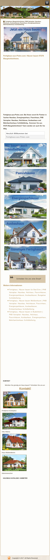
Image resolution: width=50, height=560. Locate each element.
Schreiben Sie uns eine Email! (28, 279)
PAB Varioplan (25, 8)
